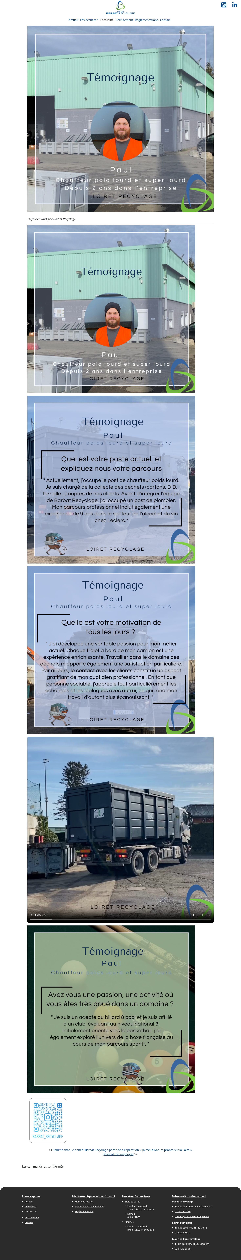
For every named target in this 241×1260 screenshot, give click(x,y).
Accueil (73, 20)
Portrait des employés (118, 1154)
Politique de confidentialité (89, 1206)
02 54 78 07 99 (183, 1211)
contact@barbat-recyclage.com (192, 1216)
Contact (165, 20)
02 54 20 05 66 (183, 1248)
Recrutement (124, 20)
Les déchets (88, 20)
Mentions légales (84, 1201)
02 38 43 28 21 (183, 1232)
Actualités (30, 1206)
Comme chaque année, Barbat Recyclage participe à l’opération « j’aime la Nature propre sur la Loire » (123, 1150)
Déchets (29, 1211)
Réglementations (146, 20)
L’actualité (107, 20)
